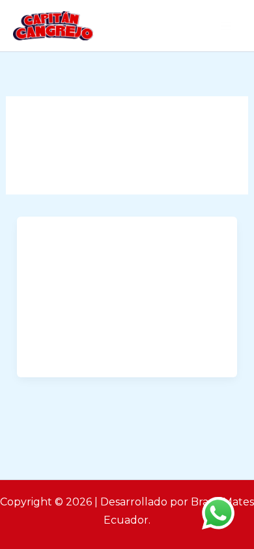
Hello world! (74, 269)
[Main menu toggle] (227, 26)
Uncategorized (70, 242)
